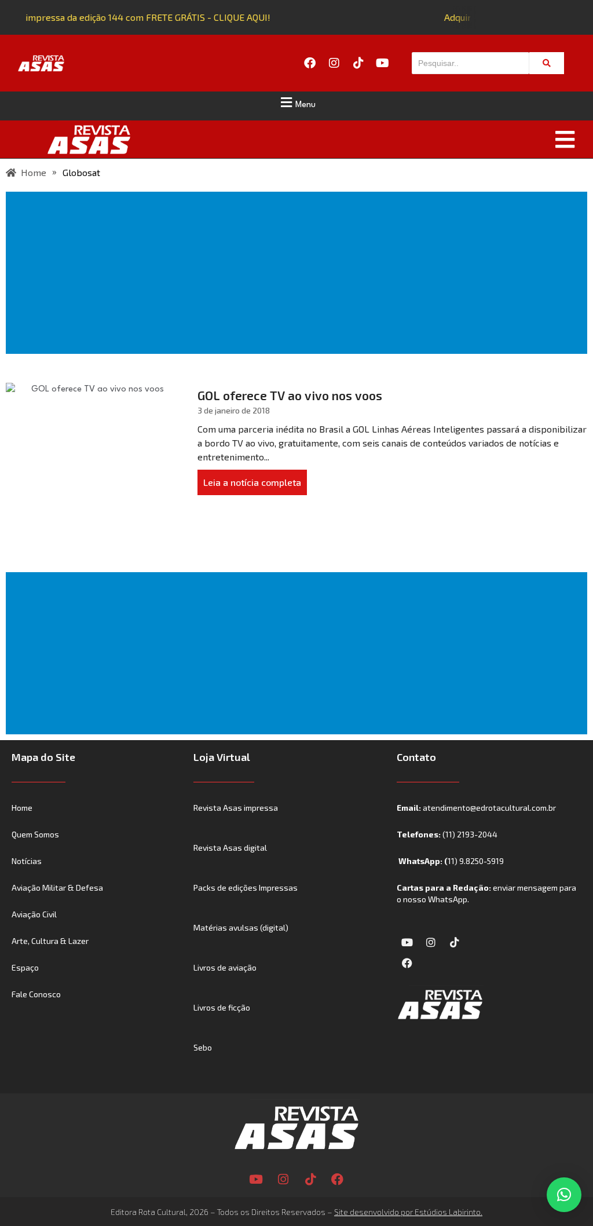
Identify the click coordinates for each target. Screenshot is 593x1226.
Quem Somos (35, 834)
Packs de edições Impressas (245, 887)
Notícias (27, 861)
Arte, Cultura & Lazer (50, 941)
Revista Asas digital (230, 847)
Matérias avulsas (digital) (240, 927)
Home (22, 808)
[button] (296, 103)
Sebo (202, 1047)
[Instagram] (334, 63)
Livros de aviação (225, 967)
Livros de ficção (221, 1007)
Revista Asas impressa (235, 808)
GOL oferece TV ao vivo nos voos (289, 395)
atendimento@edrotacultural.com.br (489, 808)
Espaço (25, 967)
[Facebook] (310, 63)
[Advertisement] (299, 273)
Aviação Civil (34, 914)
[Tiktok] (358, 63)
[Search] (546, 63)
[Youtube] (383, 63)
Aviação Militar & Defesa (57, 887)
